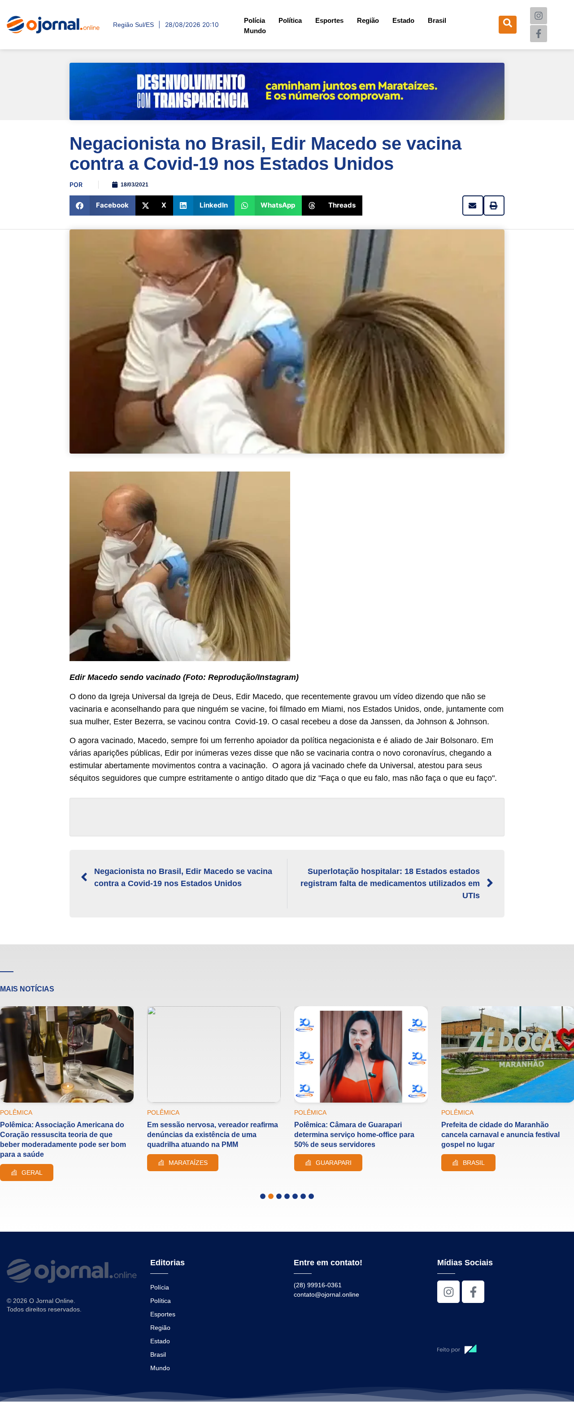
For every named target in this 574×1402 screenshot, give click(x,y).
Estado (403, 20)
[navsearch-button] (508, 25)
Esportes (329, 20)
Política (290, 20)
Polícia (254, 20)
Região (368, 20)
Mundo (255, 31)
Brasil (437, 20)
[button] (102, 205)
